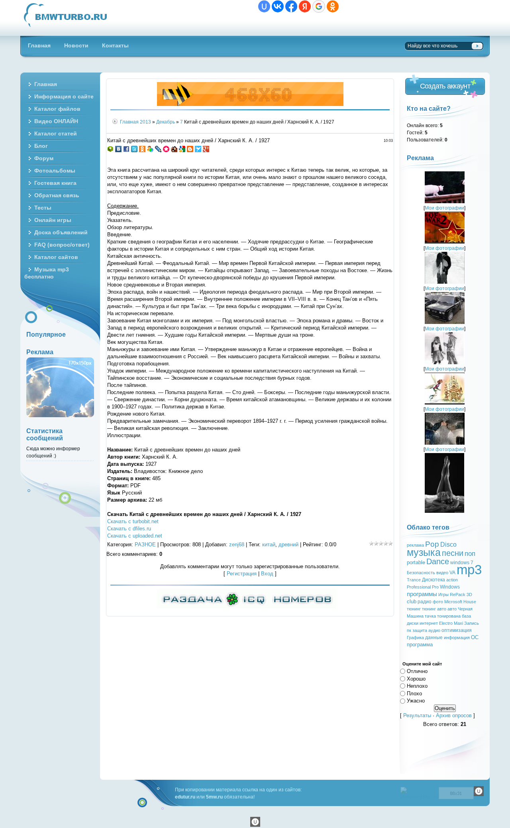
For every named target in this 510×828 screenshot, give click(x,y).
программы (422, 594)
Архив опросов (454, 715)
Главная (129, 121)
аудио (434, 630)
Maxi (458, 623)
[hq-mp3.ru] (250, 104)
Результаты (417, 715)
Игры (443, 594)
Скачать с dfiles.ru (129, 529)
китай (268, 544)
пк (409, 630)
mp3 (469, 569)
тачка (430, 616)
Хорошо (416, 678)
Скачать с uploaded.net (134, 536)
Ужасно (416, 701)
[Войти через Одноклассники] (333, 6)
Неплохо (417, 686)
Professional (419, 587)
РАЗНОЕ (145, 544)
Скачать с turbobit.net (133, 521)
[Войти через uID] (264, 6)
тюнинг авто (434, 608)
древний (288, 544)
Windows (450, 587)
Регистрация (242, 574)
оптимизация (456, 630)
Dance (437, 561)
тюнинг (414, 608)
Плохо (414, 693)
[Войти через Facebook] (291, 6)
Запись (471, 623)
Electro (446, 623)
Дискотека (433, 580)
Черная (465, 608)
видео (442, 572)
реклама (415, 545)
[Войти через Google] (318, 6)
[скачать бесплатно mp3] (444, 511)
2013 (145, 121)
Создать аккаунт (445, 86)
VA (452, 572)
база (466, 616)
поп (470, 553)
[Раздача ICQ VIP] (246, 607)
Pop (432, 544)
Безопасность (421, 572)
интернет (429, 623)
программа (420, 644)
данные (434, 637)
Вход (267, 574)
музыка (424, 552)
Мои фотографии (444, 207)
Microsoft (453, 601)
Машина (415, 616)
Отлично (417, 671)
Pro (435, 587)
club (411, 601)
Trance (414, 579)
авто (452, 608)
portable (416, 562)
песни (452, 553)
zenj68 (236, 544)
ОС (475, 637)
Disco (448, 544)
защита (419, 630)
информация (457, 637)
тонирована (449, 616)
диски (412, 623)
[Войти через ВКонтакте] (278, 6)
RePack (457, 594)
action (452, 579)
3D (469, 594)
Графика (415, 637)
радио (425, 601)
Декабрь (165, 121)
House (469, 601)
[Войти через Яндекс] (305, 6)
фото (438, 601)
